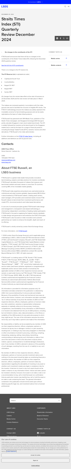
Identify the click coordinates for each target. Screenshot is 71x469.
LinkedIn (42, 433)
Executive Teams (42, 419)
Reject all (35, 460)
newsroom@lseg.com (8, 160)
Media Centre (11, 419)
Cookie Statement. (11, 451)
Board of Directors (43, 416)
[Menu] (68, 6)
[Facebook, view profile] (60, 38)
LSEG (39, 2)
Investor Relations (12, 422)
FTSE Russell (23, 231)
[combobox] (33, 400)
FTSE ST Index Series (25, 136)
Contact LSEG (11, 433)
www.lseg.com (6, 162)
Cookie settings (35, 466)
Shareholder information (45, 412)
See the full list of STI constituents (12, 65)
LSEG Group (10, 412)
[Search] (65, 6)
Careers (9, 416)
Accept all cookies (35, 455)
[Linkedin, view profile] (57, 38)
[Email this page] (67, 38)
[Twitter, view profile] (63, 38)
